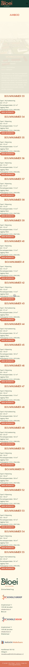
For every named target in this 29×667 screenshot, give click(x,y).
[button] (27, 4)
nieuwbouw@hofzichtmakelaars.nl (12, 654)
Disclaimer (18, 663)
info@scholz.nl (6, 609)
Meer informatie (8, 112)
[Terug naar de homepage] (7, 3)
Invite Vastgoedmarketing (14, 664)
